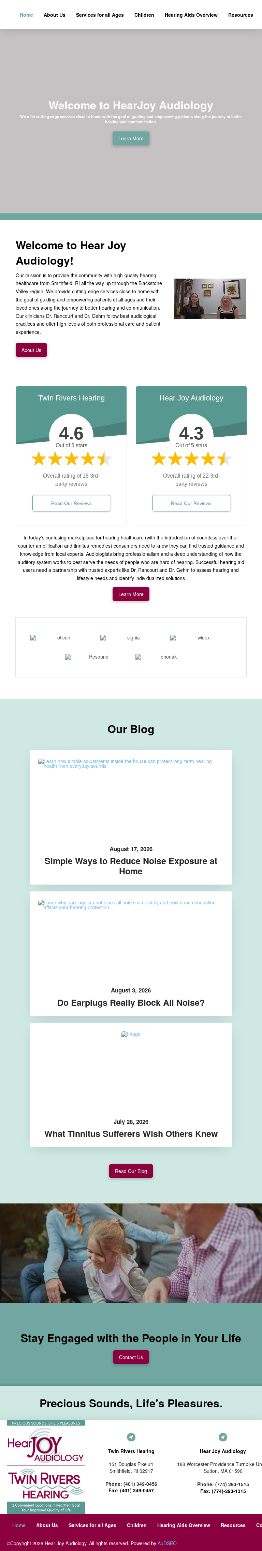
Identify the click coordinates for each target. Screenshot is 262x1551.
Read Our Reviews (71, 503)
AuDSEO (167, 1543)
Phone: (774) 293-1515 (223, 1484)
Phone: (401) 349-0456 (131, 1483)
